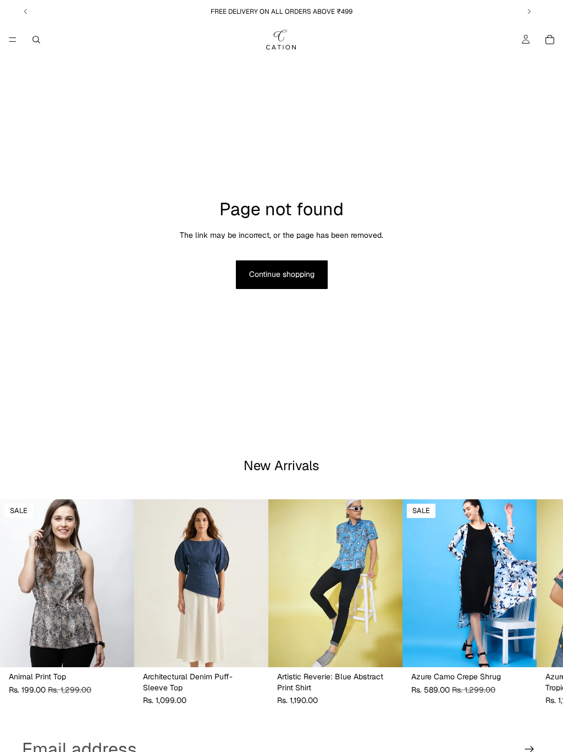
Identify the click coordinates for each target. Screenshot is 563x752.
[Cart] (550, 40)
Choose (126, 650)
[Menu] (12, 39)
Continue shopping (281, 274)
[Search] (36, 40)
